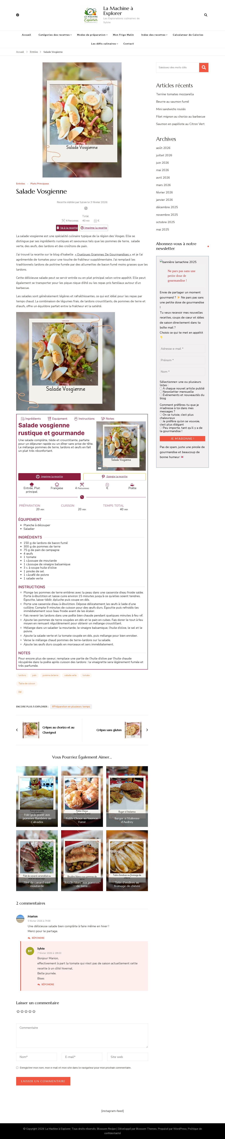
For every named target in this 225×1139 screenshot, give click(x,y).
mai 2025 (162, 229)
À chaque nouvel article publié (183, 388)
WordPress (180, 1129)
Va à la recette (69, 228)
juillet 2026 (164, 155)
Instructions (87, 419)
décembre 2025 (167, 207)
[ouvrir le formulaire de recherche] (206, 15)
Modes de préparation (91, 34)
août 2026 (163, 148)
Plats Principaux (39, 184)
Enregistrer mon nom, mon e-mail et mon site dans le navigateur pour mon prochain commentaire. (75, 1068)
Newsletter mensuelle (178, 391)
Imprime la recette (95, 228)
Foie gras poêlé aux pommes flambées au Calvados (37, 818)
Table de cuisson (26, 683)
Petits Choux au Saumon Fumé (82, 820)
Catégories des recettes (54, 34)
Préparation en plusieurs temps (72, 706)
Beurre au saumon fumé (172, 102)
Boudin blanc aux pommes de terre (82, 884)
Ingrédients (33, 419)
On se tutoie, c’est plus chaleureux (177, 416)
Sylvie (41, 948)
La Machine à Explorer (118, 10)
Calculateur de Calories (188, 34)
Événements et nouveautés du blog (182, 396)
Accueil (26, 34)
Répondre (38, 937)
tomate (86, 675)
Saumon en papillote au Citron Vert (180, 124)
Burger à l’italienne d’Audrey (127, 820)
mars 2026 (163, 185)
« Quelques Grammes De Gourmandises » (103, 254)
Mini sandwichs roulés (171, 109)
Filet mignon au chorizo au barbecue (180, 117)
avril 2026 (163, 178)
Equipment (59, 419)
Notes (110, 419)
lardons (22, 675)
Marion (33, 916)
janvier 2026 (164, 200)
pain (34, 675)
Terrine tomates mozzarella (175, 94)
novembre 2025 (167, 215)
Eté (19, 691)
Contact (128, 43)
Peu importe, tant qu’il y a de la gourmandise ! (181, 429)
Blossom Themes (146, 1129)
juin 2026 (162, 163)
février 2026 (164, 192)
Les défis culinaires (103, 43)
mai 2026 (162, 170)
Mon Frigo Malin (123, 34)
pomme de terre (50, 675)
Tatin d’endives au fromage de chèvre (127, 884)
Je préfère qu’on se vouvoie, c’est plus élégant (180, 423)
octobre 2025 (165, 222)
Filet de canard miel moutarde (37, 884)
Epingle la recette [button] (116, 476)
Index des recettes (153, 34)
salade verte (70, 675)
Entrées (20, 184)
